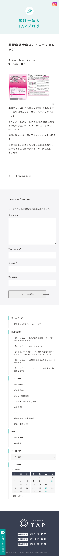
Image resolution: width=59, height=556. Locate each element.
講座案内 (46, 148)
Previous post (23, 176)
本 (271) (17, 412)
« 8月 (13, 496)
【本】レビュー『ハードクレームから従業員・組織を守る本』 (34, 369)
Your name (15, 249)
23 (46, 488)
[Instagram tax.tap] (54, 4)
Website (13, 277)
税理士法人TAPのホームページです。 (29, 324)
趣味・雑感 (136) (21, 424)
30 (46, 491)
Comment (14, 215)
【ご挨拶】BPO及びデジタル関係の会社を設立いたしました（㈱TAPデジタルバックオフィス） (34, 352)
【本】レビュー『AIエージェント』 (28, 346)
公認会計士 (18, 437)
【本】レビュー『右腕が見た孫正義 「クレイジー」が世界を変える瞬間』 (35, 339)
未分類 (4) (18, 407)
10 (52, 481)
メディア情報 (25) (21, 396)
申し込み (13, 152)
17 (52, 484)
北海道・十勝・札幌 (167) (25, 401)
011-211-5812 (38, 539)
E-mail (13, 263)
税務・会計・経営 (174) (24, 418)
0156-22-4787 (38, 534)
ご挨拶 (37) (19, 390)
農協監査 (17, 443)
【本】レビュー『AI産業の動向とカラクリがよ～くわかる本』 (35, 361)
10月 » (20, 496)
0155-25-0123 (38, 544)
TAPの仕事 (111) (21, 384)
